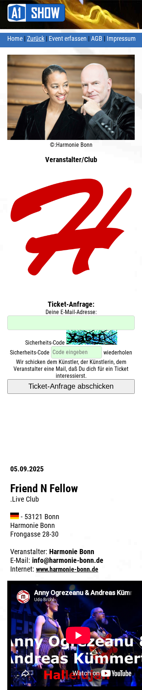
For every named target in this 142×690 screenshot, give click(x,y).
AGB (96, 38)
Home (15, 38)
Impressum (121, 38)
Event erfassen (68, 38)
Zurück (35, 38)
